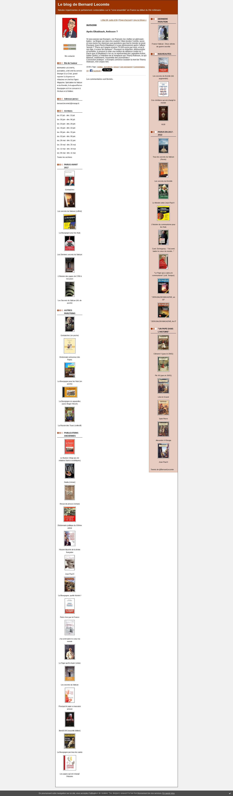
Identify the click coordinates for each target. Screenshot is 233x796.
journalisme (108, 67)
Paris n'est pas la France (69, 617)
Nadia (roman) (69, 482)
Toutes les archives (64, 157)
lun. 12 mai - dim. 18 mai (66, 149)
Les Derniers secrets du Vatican (69, 254)
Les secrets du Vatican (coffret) (70, 211)
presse (116, 67)
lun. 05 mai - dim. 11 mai (66, 153)
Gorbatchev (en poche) (70, 335)
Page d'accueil (125, 20)
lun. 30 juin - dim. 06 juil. (66, 119)
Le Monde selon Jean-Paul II (163, 203)
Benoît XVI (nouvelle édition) (70, 731)
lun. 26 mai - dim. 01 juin (66, 140)
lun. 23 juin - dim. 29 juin (66, 124)
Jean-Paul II (163, 462)
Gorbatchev (69, 190)
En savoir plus (168, 793)
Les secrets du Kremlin (163, 181)
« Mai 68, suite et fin (109, 20)
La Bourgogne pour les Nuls (69, 233)
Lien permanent (126, 67)
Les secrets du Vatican (69, 685)
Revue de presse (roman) (70, 504)
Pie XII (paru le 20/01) (163, 375)
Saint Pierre (163, 419)
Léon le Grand (163, 397)
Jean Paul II (69, 574)
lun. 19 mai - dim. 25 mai (66, 145)
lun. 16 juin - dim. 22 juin (66, 128)
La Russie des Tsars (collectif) (69, 425)
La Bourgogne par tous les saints (69, 752)
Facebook (96, 71)
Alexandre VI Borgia (163, 440)
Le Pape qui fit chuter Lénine (70, 663)
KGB (163, 124)
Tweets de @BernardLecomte (162, 469)
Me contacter (70, 56)
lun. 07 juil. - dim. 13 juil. (66, 115)
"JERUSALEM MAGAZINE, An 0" (163, 321)
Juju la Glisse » (139, 20)
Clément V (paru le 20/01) (163, 354)
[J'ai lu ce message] (230, 793)
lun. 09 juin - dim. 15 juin (66, 132)
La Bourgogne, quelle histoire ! (69, 595)
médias (100, 67)
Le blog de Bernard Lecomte (83, 4)
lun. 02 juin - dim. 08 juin (66, 136)
